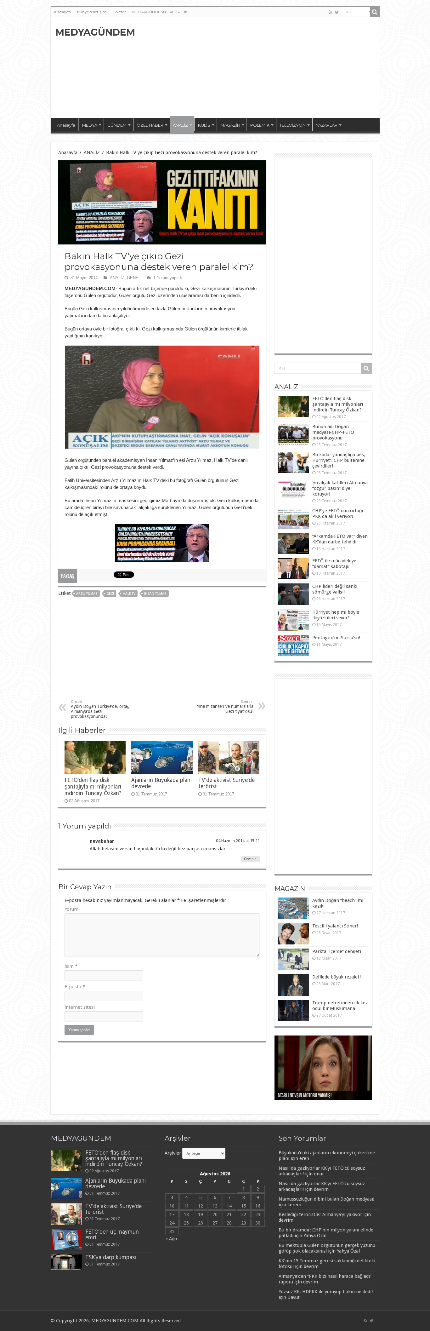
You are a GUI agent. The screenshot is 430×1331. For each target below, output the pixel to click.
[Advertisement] (260, 67)
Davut (293, 1297)
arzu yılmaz (87, 594)
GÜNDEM (117, 125)
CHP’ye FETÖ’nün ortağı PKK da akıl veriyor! (337, 513)
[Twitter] (337, 12)
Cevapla (250, 859)
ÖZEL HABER (150, 125)
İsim (71, 966)
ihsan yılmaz (155, 594)
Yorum (71, 909)
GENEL (134, 277)
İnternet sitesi (80, 1007)
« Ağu (171, 1239)
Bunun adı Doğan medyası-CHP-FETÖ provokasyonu (333, 432)
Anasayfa (62, 11)
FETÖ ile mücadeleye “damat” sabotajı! (334, 563)
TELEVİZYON (293, 125)
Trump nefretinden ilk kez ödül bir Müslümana (340, 1005)
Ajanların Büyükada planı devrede (115, 1184)
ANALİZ (180, 125)
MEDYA (89, 125)
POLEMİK (259, 125)
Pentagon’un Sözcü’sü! (336, 637)
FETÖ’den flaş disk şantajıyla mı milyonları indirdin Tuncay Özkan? (93, 786)
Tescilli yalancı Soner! (335, 926)
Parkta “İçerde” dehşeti (336, 951)
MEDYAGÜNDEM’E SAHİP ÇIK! (160, 11)
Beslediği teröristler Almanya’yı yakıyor (320, 1214)
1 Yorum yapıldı (167, 277)
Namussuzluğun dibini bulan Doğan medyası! (326, 1199)
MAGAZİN (230, 125)
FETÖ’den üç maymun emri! (112, 1235)
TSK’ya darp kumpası (110, 1257)
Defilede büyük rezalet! (336, 977)
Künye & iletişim (91, 11)
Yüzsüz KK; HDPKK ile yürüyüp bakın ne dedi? (326, 1291)
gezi (110, 594)
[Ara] (375, 12)
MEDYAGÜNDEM (95, 32)
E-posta (75, 987)
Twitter (119, 11)
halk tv (129, 594)
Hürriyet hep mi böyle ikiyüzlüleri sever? (335, 615)
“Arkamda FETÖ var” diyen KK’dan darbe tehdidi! (340, 539)
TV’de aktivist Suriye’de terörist (113, 1209)
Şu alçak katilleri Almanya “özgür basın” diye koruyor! (340, 488)
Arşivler (173, 1153)
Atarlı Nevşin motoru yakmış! (304, 1096)
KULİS (204, 125)
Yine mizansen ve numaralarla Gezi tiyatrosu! (225, 707)
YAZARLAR (326, 125)
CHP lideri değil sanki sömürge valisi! (334, 589)
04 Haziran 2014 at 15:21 (238, 840)
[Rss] (330, 12)
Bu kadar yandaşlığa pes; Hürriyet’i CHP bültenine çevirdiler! (338, 460)
